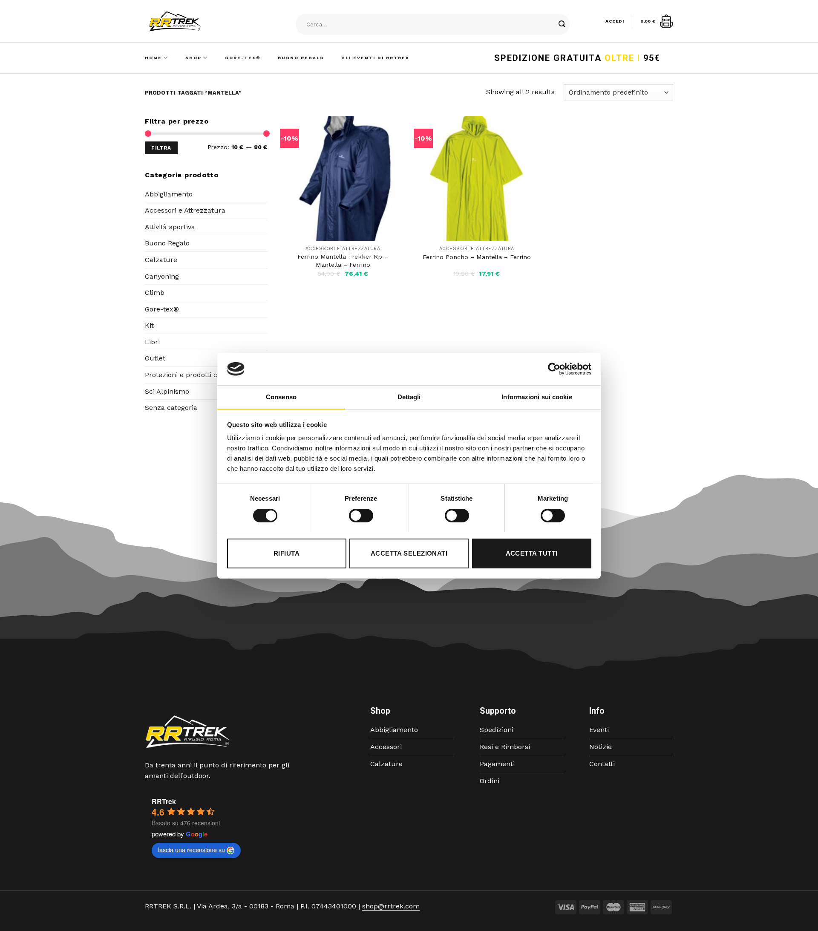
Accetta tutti (532, 553)
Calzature (161, 260)
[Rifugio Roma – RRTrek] (196, 21)
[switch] (361, 515)
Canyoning (162, 276)
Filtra (161, 148)
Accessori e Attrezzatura (185, 210)
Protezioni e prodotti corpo (188, 375)
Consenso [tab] (281, 397)
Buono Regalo (301, 57)
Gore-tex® (162, 309)
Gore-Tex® (243, 57)
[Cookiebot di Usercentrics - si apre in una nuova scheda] (554, 369)
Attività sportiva (170, 227)
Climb (154, 292)
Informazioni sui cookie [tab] (536, 397)
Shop (193, 57)
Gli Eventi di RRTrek (375, 57)
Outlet (155, 358)
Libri (152, 342)
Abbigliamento (169, 194)
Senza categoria (171, 408)
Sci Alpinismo (167, 391)
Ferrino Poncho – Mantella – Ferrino (477, 257)
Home (153, 57)
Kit (149, 325)
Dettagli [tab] (409, 397)
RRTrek (164, 801)
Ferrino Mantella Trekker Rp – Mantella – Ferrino (342, 260)
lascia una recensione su (191, 849)
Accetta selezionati (409, 553)
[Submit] (562, 24)
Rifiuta (287, 553)
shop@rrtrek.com (391, 906)
